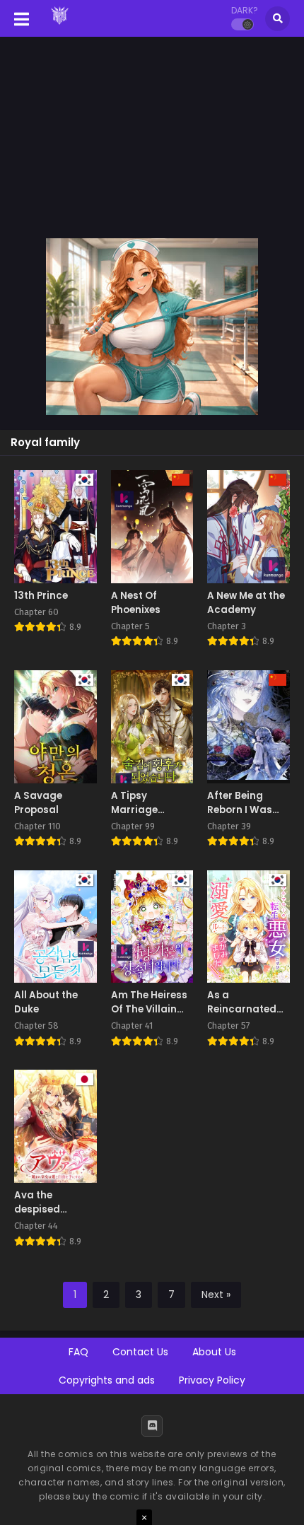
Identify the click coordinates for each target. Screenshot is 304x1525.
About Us (214, 1352)
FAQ (78, 1352)
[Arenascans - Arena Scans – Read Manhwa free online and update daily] (59, 27)
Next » (215, 1294)
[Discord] (152, 1426)
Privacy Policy (212, 1380)
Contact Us (140, 1352)
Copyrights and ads (107, 1380)
